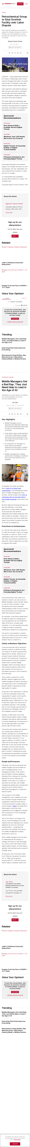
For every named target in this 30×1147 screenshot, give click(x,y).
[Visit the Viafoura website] (24, 305)
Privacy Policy (17, 1139)
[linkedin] (12, 53)
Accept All (15, 1143)
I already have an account (15, 321)
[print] (27, 53)
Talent (4, 12)
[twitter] (15, 53)
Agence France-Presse (15, 41)
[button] (3, 4)
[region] (15, 302)
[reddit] (18, 53)
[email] (20, 53)
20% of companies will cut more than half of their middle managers (14, 497)
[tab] (6, 298)
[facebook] (9, 53)
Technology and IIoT (8, 377)
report (15, 806)
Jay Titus (15, 402)
